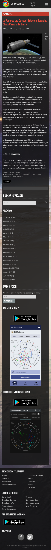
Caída (39, 174)
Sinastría (29, 497)
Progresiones (7, 506)
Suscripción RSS (9, 280)
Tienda (30, 478)
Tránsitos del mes (9, 500)
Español (32, 3)
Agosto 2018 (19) (9, 225)
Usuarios (31, 488)
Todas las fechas (9, 217)
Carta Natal (6, 497)
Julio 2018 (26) (8, 229)
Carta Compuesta (9, 509)
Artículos (5, 478)
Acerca (30, 485)
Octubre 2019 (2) (9, 221)
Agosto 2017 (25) (9, 272)
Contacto (31, 482)
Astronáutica (7, 176)
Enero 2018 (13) (9, 252)
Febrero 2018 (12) (9, 249)
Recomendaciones (9, 485)
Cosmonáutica (18, 176)
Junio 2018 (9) (8, 233)
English (32, 6)
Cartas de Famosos (35, 475)
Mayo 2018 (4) (8, 237)
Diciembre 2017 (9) (10, 256)
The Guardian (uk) (14, 172)
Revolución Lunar (32, 503)
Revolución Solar (32, 500)
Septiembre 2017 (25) (11, 268)
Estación (18, 174)
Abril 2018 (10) (8, 241)
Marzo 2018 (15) (9, 245)
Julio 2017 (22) (8, 276)
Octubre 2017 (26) (9, 264)
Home (4, 475)
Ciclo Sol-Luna (31, 506)
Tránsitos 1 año (8, 503)
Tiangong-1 (9, 174)
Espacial (26, 174)
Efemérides (6, 482)
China (33, 174)
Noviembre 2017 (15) (10, 260)
